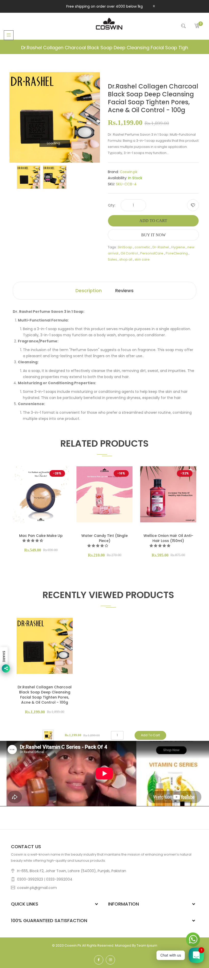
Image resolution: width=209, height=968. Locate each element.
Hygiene (178, 247)
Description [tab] (88, 290)
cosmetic (142, 247)
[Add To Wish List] (193, 205)
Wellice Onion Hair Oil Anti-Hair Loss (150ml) (168, 538)
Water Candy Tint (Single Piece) (104, 538)
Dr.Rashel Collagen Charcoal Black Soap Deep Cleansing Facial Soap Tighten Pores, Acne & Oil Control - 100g (45, 695)
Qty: (111, 205)
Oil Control (129, 253)
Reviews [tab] (124, 290)
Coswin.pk (128, 171)
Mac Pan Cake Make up (41, 535)
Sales (112, 259)
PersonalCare (151, 253)
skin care (142, 259)
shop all (125, 259)
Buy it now (153, 235)
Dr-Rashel (160, 247)
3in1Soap (124, 247)
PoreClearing (177, 253)
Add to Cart (153, 220)
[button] (33, 540)
